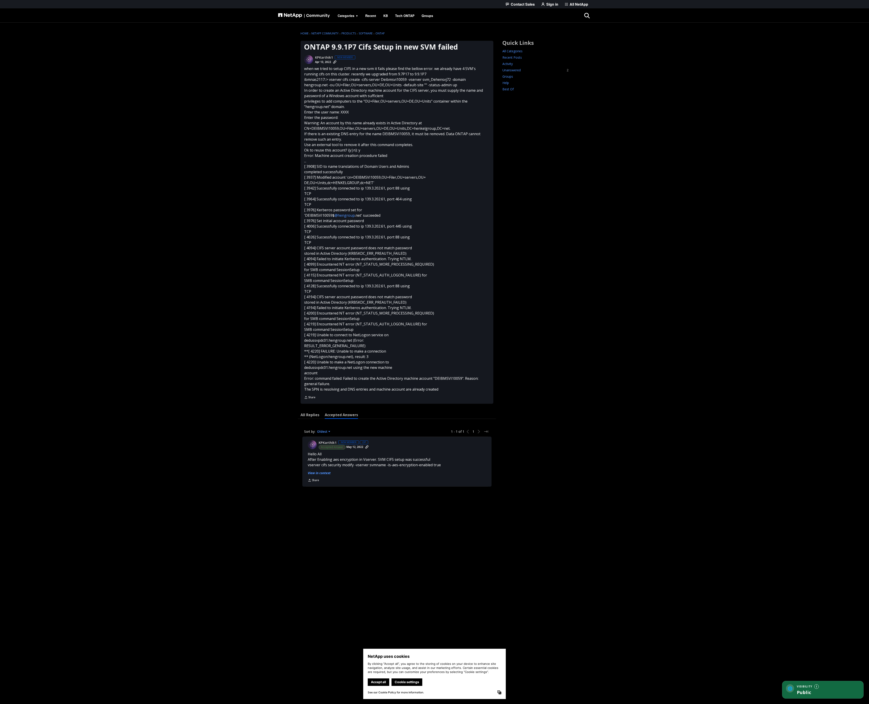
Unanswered (535, 70)
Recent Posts (512, 57)
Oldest (322, 431)
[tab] (310, 415)
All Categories (512, 51)
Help (505, 83)
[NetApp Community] (304, 15)
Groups (507, 76)
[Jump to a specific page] (486, 431)
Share (309, 397)
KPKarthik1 (324, 57)
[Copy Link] (334, 62)
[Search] (587, 15)
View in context (319, 473)
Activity (507, 64)
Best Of (508, 89)
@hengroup (344, 215)
